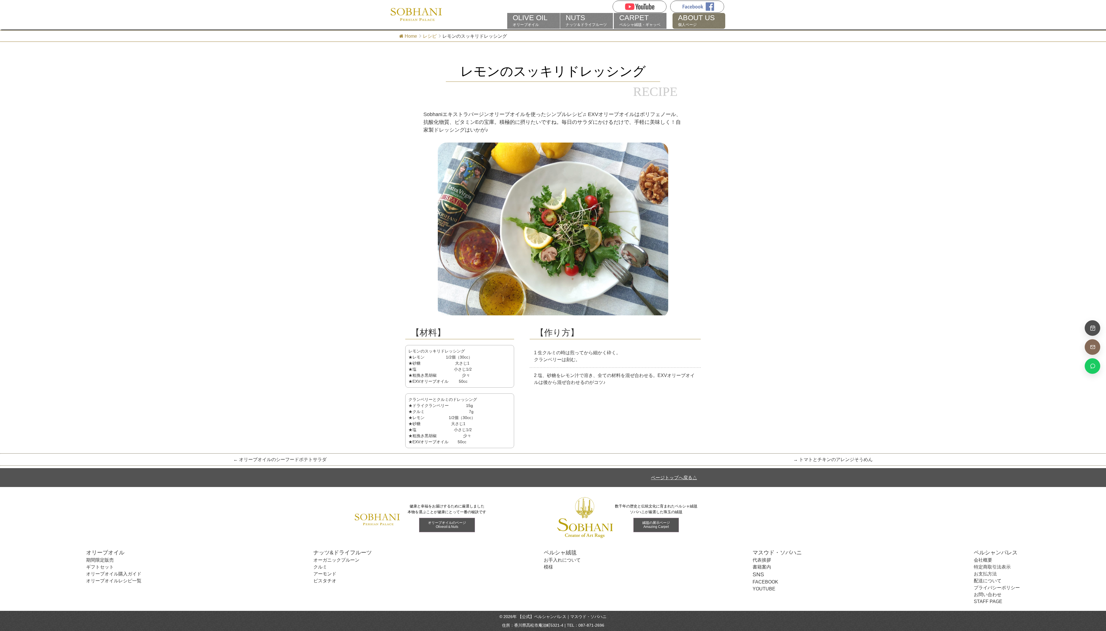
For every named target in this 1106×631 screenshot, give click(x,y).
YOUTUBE (764, 588)
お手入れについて (562, 560)
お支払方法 (985, 573)
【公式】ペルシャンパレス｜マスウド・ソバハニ (562, 616)
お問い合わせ (987, 594)
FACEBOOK (765, 581)
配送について (987, 580)
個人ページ (696, 20)
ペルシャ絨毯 (560, 552)
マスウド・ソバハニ (777, 552)
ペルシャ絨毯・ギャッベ (639, 20)
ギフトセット (100, 566)
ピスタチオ (324, 580)
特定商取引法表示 (992, 566)
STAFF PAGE (988, 601)
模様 (548, 566)
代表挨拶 (762, 560)
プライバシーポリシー (997, 587)
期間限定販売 (100, 560)
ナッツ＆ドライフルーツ (586, 20)
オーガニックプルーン (336, 560)
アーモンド (324, 573)
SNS (758, 574)
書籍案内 (762, 566)
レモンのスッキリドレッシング (553, 71)
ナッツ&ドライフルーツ (342, 552)
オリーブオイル (530, 20)
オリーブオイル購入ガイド (113, 573)
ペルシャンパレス (996, 552)
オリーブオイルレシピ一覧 (113, 580)
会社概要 (983, 560)
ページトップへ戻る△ (674, 477)
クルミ (320, 566)
